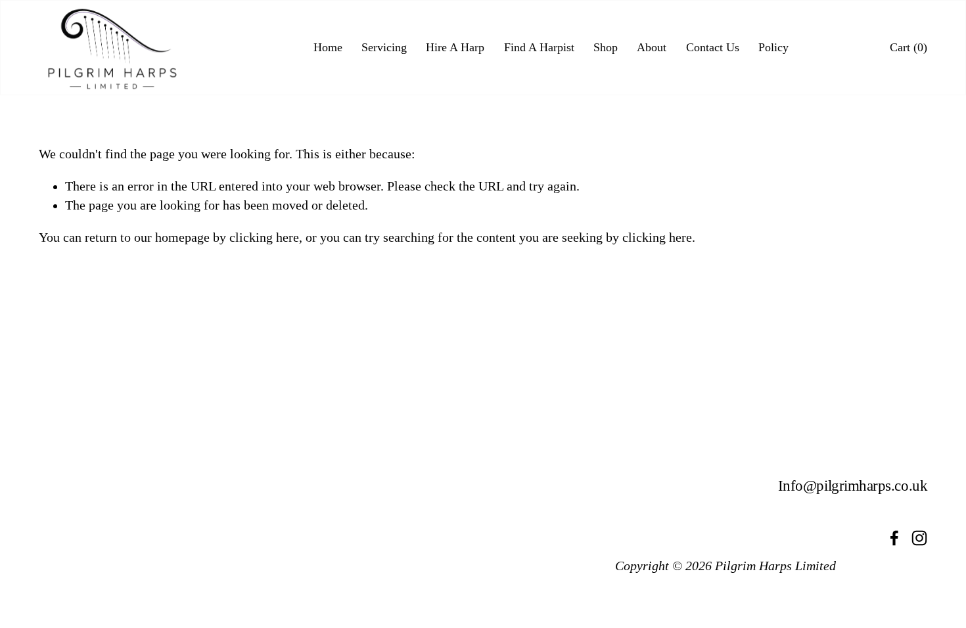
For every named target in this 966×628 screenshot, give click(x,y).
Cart (908, 48)
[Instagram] (919, 538)
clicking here (264, 237)
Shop (605, 47)
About (651, 47)
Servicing (384, 47)
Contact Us (712, 47)
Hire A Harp (455, 47)
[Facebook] (894, 538)
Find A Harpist (539, 47)
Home (327, 47)
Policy (773, 47)
